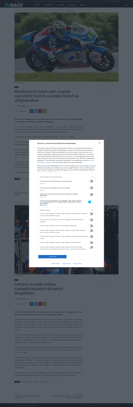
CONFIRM (52, 256)
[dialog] (66, 203)
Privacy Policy (77, 263)
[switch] (90, 181)
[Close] (100, 143)
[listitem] (66, 177)
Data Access (66, 263)
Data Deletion (55, 263)
